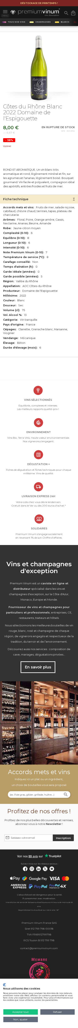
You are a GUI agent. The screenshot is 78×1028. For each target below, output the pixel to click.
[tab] (39, 199)
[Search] (65, 795)
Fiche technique (15, 199)
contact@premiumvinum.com (39, 948)
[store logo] (35, 12)
